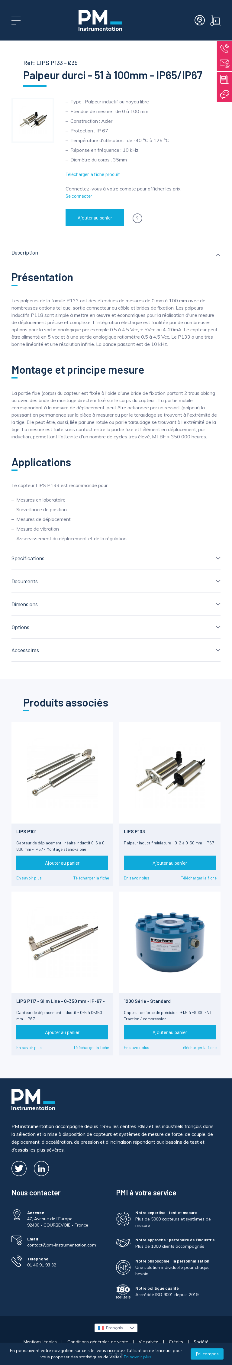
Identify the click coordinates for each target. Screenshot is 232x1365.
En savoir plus (29, 877)
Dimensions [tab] (24, 604)
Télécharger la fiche (91, 877)
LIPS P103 (134, 831)
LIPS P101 (26, 831)
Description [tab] (24, 252)
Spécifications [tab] (27, 558)
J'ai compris (207, 1354)
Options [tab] (20, 627)
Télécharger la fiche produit (93, 174)
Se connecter (79, 196)
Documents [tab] (24, 581)
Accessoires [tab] (25, 650)
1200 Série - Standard (147, 1001)
